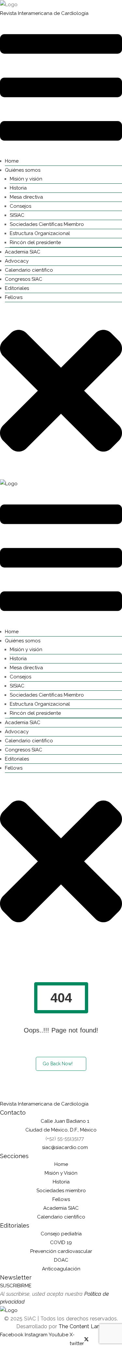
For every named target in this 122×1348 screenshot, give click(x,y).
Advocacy (17, 261)
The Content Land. (82, 1326)
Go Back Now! (58, 1063)
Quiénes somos (22, 170)
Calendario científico (29, 270)
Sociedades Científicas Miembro (47, 224)
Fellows (13, 297)
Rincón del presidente (35, 242)
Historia (18, 188)
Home (12, 161)
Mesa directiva (26, 197)
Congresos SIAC (23, 279)
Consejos (20, 206)
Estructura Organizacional (40, 233)
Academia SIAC (22, 252)
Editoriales (17, 288)
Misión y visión (26, 179)
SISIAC (17, 215)
